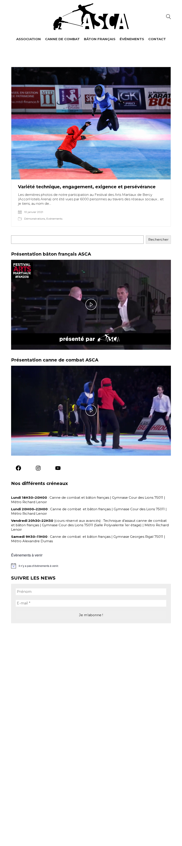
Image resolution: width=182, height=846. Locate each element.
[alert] (91, 565)
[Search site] (168, 17)
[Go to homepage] (91, 16)
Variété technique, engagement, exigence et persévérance (87, 186)
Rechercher (158, 239)
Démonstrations (34, 218)
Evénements (54, 218)
